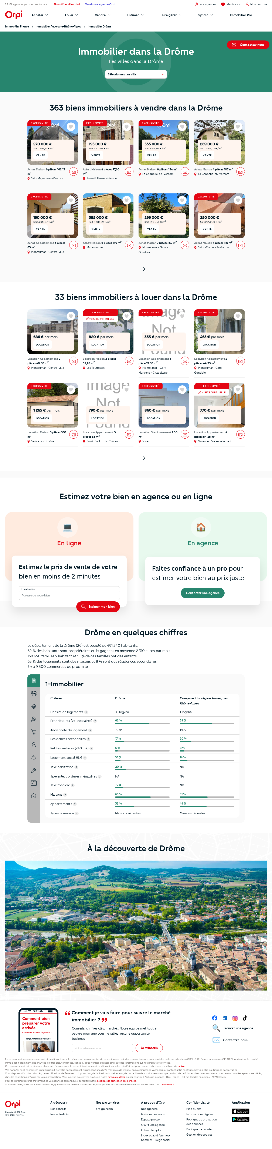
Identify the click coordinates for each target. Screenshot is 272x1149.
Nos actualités (59, 1114)
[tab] (33, 680)
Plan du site (193, 1108)
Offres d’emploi (151, 1130)
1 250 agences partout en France (26, 4)
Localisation (28, 589)
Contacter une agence (203, 593)
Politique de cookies (199, 1129)
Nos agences (149, 1108)
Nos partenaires (108, 1102)
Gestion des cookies (199, 1134)
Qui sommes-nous (152, 1114)
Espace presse (150, 1119)
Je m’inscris (149, 1048)
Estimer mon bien (101, 607)
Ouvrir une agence (153, 1124)
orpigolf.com (104, 1108)
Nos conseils (58, 1108)
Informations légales (199, 1114)
